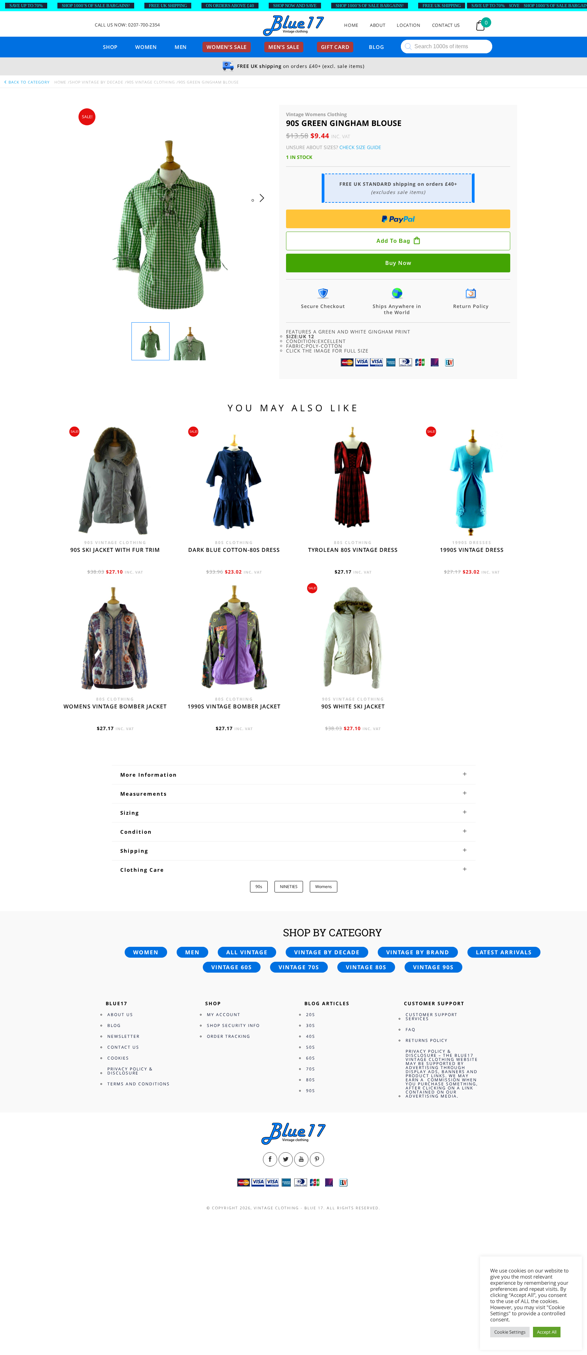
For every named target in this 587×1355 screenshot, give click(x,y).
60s (310, 1058)
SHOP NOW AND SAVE (295, 5)
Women (146, 46)
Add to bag (393, 241)
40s (310, 1036)
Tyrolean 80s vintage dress (353, 550)
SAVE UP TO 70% (26, 5)
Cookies (118, 1058)
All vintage (247, 952)
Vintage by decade (327, 952)
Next (264, 205)
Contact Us (446, 25)
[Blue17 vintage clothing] (293, 26)
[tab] (294, 774)
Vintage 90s (433, 967)
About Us (120, 1014)
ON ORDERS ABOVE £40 (230, 5)
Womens (323, 886)
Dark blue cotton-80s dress (234, 550)
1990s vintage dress (472, 550)
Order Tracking (228, 1036)
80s (310, 1080)
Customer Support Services (432, 1017)
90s (258, 886)
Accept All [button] (546, 1332)
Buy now (398, 263)
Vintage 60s (231, 967)
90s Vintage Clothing (151, 82)
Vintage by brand (417, 952)
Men (181, 46)
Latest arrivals (504, 952)
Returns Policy (427, 1040)
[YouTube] (301, 1159)
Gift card (335, 46)
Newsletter (123, 1036)
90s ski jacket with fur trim (115, 550)
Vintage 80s (366, 967)
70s (310, 1069)
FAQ (410, 1029)
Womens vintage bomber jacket (115, 706)
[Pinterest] (317, 1159)
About (377, 25)
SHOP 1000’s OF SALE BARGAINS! (96, 5)
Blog (376, 46)
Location (408, 25)
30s (310, 1025)
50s (310, 1047)
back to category (28, 82)
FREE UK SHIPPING (168, 5)
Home (351, 25)
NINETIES (289, 886)
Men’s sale (283, 46)
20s (310, 1014)
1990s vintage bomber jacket (234, 706)
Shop (110, 46)
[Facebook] (270, 1159)
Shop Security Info (233, 1025)
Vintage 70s (299, 967)
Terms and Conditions (138, 1084)
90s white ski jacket (353, 706)
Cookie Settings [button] (510, 1332)
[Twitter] (286, 1159)
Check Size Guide (360, 147)
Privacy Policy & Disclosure (130, 1071)
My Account (224, 1014)
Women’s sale (227, 46)
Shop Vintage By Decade (96, 82)
